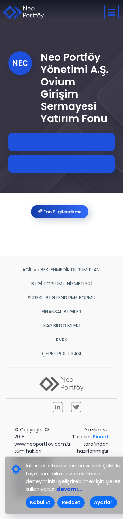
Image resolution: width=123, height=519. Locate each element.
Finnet (101, 436)
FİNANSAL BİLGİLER (61, 311)
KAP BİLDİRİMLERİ (61, 325)
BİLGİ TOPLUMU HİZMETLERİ (61, 283)
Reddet (71, 502)
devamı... (69, 489)
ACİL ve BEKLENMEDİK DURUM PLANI (61, 269)
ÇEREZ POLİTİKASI (61, 353)
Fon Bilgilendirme (62, 211)
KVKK (61, 339)
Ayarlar (103, 502)
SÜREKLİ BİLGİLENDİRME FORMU (61, 297)
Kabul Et (40, 502)
